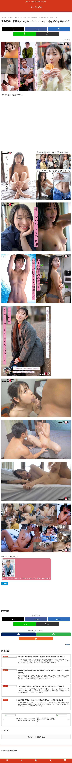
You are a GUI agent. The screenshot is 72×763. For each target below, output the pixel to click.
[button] (47, 34)
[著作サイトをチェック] (18, 634)
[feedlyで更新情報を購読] (53, 634)
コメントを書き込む (36, 737)
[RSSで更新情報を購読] (36, 638)
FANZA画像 (6, 611)
